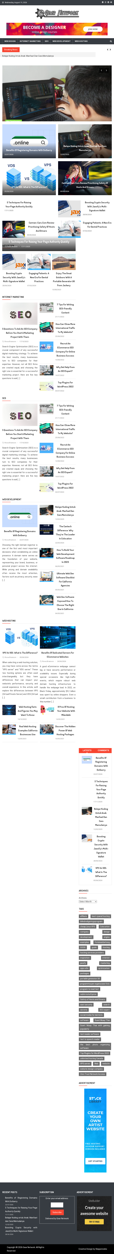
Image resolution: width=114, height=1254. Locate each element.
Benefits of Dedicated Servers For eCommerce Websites (57, 654)
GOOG (83, 947)
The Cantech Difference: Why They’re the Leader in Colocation (65, 532)
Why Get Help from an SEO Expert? (65, 369)
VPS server (85, 1063)
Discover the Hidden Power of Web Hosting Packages (65, 730)
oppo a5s (84, 968)
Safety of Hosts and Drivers (92, 999)
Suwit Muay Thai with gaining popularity (95, 1027)
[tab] (87, 750)
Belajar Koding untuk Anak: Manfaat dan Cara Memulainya (85, 148)
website (106, 1063)
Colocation (105, 926)
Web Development (62, 41)
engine (107, 937)
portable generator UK (90, 978)
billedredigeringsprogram (91, 921)
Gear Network (63, 1218)
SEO (46, 41)
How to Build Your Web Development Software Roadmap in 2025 (65, 556)
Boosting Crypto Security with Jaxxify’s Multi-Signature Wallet (97, 206)
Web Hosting (81, 41)
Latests (87, 750)
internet (106, 958)
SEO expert (105, 1010)
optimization (104, 968)
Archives (83, 898)
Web (96, 1063)
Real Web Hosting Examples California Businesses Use (27, 730)
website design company (91, 1069)
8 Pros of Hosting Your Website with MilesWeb (66, 710)
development (86, 937)
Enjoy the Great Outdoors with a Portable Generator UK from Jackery (64, 279)
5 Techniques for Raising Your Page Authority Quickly (19, 204)
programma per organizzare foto (95, 984)
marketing (105, 963)
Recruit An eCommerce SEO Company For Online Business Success (65, 349)
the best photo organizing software (95, 1046)
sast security (86, 1004)
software (84, 1020)
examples (84, 942)
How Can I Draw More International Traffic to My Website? (65, 328)
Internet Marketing (30, 41)
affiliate (83, 916)
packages (84, 973)
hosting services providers (92, 952)
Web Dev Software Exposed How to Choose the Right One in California (65, 603)
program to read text (89, 989)
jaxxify (83, 963)
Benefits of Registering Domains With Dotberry (29, 150)
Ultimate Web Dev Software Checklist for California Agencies (65, 579)
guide (94, 947)
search (106, 1004)
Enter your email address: (57, 1208)
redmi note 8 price (88, 994)
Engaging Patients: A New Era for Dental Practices (97, 224)
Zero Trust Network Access (92, 1074)
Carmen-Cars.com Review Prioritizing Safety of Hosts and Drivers (85, 185)
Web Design (10, 41)
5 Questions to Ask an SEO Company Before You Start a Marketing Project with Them (19, 332)
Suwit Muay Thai (102, 1020)
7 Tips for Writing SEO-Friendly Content (65, 308)
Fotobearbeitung (102, 942)
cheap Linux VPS (87, 926)
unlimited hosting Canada (91, 1058)
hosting (106, 947)
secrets (83, 1010)
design (107, 932)
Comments (103, 750)
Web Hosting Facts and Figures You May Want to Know (28, 710)
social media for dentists (91, 1015)
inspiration (85, 958)
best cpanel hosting (101, 916)
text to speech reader (90, 1039)
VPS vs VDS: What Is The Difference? (18, 56)
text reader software (89, 1034)
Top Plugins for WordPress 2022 (65, 384)
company (84, 932)
